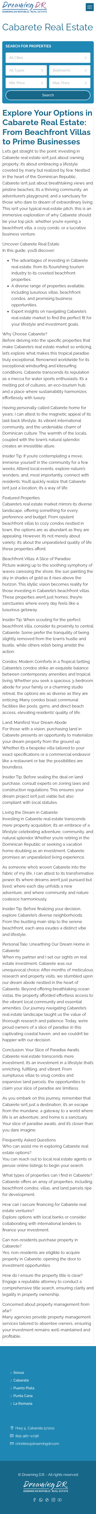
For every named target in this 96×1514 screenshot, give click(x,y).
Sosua (18, 1372)
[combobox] (48, 57)
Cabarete (21, 1380)
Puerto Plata (23, 1388)
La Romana (22, 1403)
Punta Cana (23, 1396)
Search (48, 95)
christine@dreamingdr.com (37, 1444)
